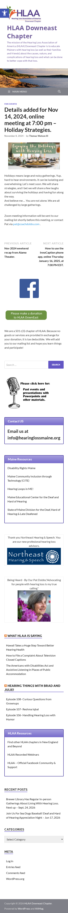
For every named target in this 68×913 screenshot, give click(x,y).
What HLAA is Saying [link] (24, 636)
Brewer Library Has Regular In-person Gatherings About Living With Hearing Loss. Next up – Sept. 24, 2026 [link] (32, 803)
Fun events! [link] (10, 104)
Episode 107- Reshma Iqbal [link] (22, 709)
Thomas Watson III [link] (38, 135)
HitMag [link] (39, 908)
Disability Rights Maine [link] (21, 468)
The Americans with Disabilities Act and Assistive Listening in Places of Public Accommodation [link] (30, 669)
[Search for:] (34, 365)
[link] (4, 13)
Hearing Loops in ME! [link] (20, 488)
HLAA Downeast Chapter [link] (32, 32)
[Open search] (59, 92)
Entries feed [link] (13, 867)
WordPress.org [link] (15, 878)
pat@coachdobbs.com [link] (26, 224)
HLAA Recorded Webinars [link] (23, 754)
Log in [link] (9, 861)
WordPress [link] (24, 908)
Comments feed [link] (15, 872)
